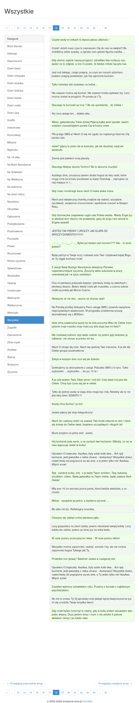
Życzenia (12, 372)
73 (24, 27)
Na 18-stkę (13, 157)
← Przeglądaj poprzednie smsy (25, 683)
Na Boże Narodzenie (19, 164)
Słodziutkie (13, 275)
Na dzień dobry (16, 194)
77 (50, 27)
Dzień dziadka (15, 83)
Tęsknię (11, 283)
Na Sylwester (14, 172)
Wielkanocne (14, 305)
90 (106, 27)
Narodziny (13, 201)
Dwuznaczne (14, 61)
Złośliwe (12, 349)
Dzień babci (14, 68)
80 (69, 27)
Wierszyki (12, 312)
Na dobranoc (14, 187)
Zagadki (11, 327)
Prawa (10, 246)
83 (88, 27)
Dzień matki (14, 105)
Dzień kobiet (14, 98)
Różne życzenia (16, 261)
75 (37, 27)
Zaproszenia (14, 335)
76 (43, 27)
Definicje (12, 53)
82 (81, 27)
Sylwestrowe (14, 268)
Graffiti (11, 120)
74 (31, 27)
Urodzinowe (14, 290)
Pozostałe (13, 238)
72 (18, 27)
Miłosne (11, 142)
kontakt (88, 701)
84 (94, 27)
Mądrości (12, 150)
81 (75, 27)
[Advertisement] (69, 651)
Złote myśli (13, 342)
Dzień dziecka (15, 90)
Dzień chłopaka (16, 75)
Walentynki (13, 298)
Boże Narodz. (15, 46)
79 (62, 27)
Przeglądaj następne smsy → (115, 683)
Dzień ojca (13, 112)
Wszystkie (13, 320)
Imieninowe (13, 127)
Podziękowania (15, 224)
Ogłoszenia (13, 216)
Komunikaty (14, 135)
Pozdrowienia (15, 231)
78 (56, 27)
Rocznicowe (14, 253)
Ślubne (11, 357)
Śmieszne (12, 364)
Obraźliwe (13, 209)
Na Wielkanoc (15, 179)
